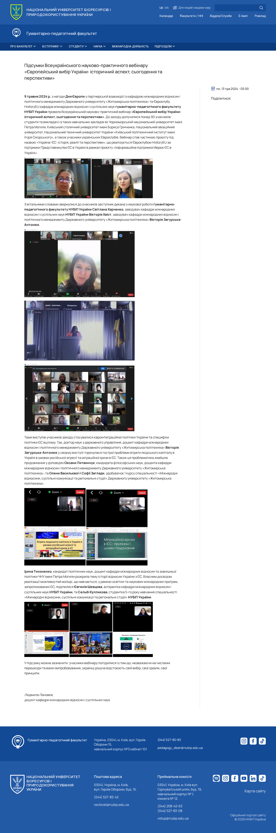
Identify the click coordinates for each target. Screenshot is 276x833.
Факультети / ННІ (191, 16)
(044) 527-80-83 (169, 740)
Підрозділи (163, 46)
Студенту (76, 46)
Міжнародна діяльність (130, 46)
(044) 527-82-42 (106, 797)
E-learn (243, 16)
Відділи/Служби (221, 16)
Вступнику (50, 46)
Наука (98, 46)
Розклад (260, 16)
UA (161, 8)
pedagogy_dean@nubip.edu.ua (180, 748)
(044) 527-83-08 (170, 810)
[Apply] (261, 7)
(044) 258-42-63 (170, 806)
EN (167, 8)
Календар (166, 16)
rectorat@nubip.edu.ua (111, 804)
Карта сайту (255, 791)
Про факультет (21, 46)
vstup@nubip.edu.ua (173, 818)
